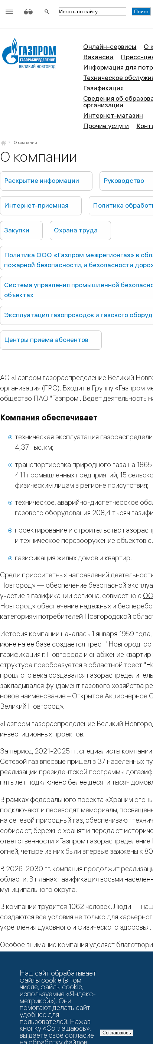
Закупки (16, 230)
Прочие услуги (106, 125)
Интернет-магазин (113, 115)
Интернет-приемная (36, 205)
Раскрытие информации (41, 180)
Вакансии (98, 57)
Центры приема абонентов (46, 339)
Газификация (103, 88)
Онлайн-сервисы (109, 46)
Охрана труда (76, 230)
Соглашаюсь (116, 1032)
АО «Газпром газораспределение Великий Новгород (29, 56)
